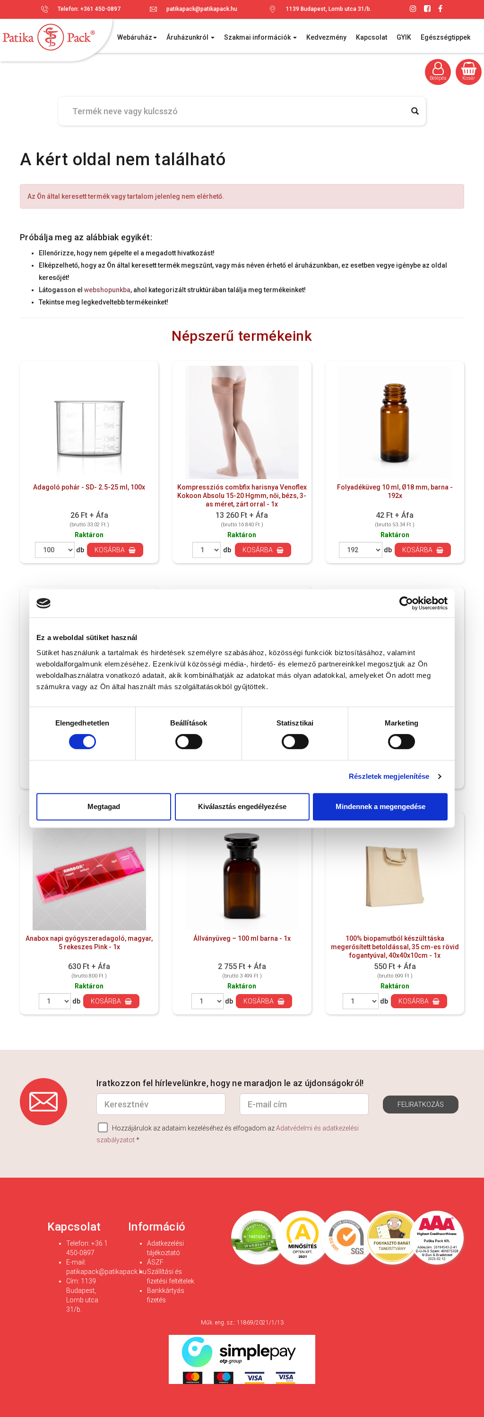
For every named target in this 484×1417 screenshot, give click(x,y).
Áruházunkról (188, 37)
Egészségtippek (445, 37)
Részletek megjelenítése (389, 776)
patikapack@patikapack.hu (201, 9)
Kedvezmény (326, 37)
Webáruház (134, 37)
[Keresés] (415, 111)
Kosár (468, 78)
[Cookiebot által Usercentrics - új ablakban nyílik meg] (406, 603)
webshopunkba (107, 290)
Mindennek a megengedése (380, 806)
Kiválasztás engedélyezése (242, 806)
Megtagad (103, 806)
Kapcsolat (371, 37)
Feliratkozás (421, 1104)
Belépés (438, 78)
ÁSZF (155, 1262)
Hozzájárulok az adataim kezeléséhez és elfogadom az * (227, 1134)
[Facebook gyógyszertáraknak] (440, 8)
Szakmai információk (258, 37)
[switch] (188, 742)
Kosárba (110, 550)
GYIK (404, 37)
